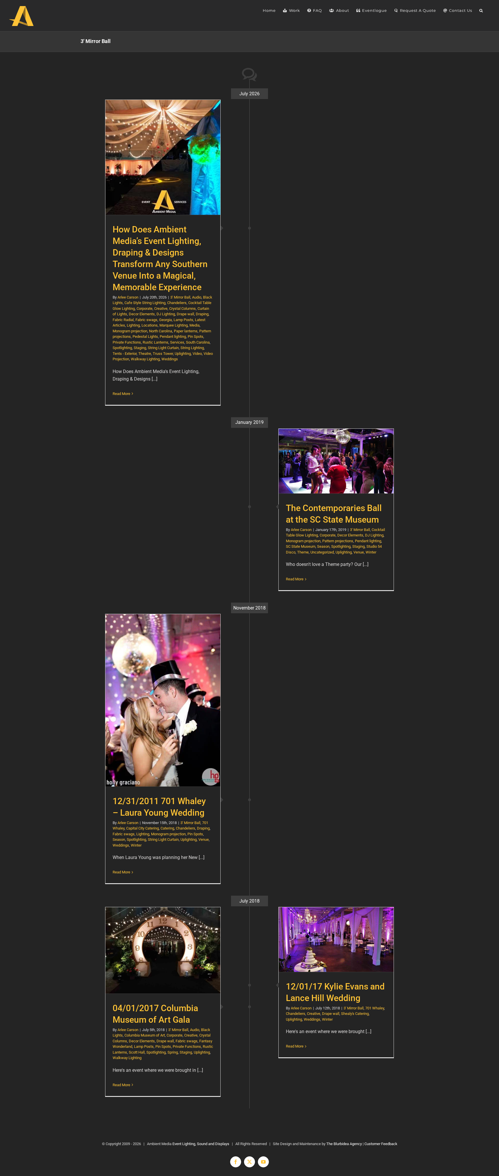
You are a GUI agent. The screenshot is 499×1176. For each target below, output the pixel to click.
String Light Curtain (163, 348)
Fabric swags (146, 320)
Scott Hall (137, 1052)
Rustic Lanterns (155, 342)
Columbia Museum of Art (144, 1035)
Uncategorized (322, 552)
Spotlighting (122, 348)
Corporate (144, 308)
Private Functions (127, 342)
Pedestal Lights (145, 336)
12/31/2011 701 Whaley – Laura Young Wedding (163, 700)
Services (177, 342)
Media (194, 325)
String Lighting (192, 348)
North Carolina (160, 331)
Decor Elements (142, 314)
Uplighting (183, 353)
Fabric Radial (123, 320)
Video (197, 353)
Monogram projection (130, 331)
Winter (371, 552)
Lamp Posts (183, 320)
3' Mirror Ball (180, 297)
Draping (202, 314)
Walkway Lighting (145, 359)
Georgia (165, 320)
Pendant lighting (173, 336)
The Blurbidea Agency (344, 1144)
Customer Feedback (380, 1144)
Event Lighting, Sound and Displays (200, 1144)
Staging (140, 348)
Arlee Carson (128, 297)
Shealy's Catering (355, 1013)
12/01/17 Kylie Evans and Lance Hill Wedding (336, 939)
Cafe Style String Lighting (144, 303)
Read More (121, 394)
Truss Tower (163, 353)
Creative (160, 308)
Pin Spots (195, 336)
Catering (167, 828)
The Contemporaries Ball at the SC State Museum (336, 461)
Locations (149, 325)
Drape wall (185, 314)
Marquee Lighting (173, 325)
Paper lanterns (186, 331)
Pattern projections (337, 541)
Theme (303, 552)
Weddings (169, 359)
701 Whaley (374, 1008)
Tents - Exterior (125, 353)
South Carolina (198, 342)
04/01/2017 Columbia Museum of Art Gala (163, 950)
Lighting (133, 325)
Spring (172, 1052)
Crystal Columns (182, 308)
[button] (481, 10)
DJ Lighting (166, 314)
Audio (196, 297)
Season (323, 546)
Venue (358, 552)
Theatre (144, 353)
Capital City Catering (142, 828)
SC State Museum (300, 546)
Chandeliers (177, 303)
